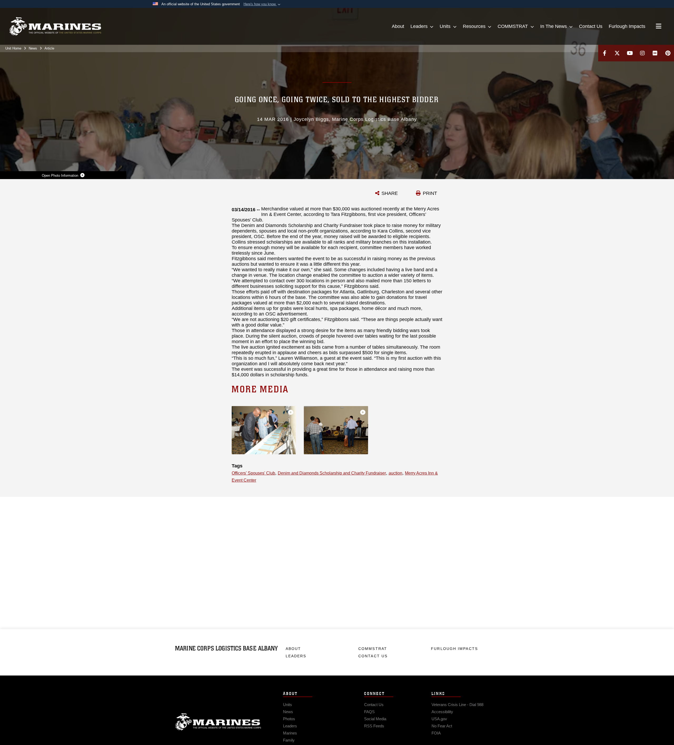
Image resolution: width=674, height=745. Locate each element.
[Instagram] (642, 53)
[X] (617, 53)
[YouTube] (629, 53)
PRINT (430, 193)
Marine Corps (218, 722)
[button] (262, 4)
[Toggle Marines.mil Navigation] (658, 26)
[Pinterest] (667, 53)
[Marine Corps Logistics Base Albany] (55, 26)
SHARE (389, 193)
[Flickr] (655, 53)
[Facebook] (604, 53)
